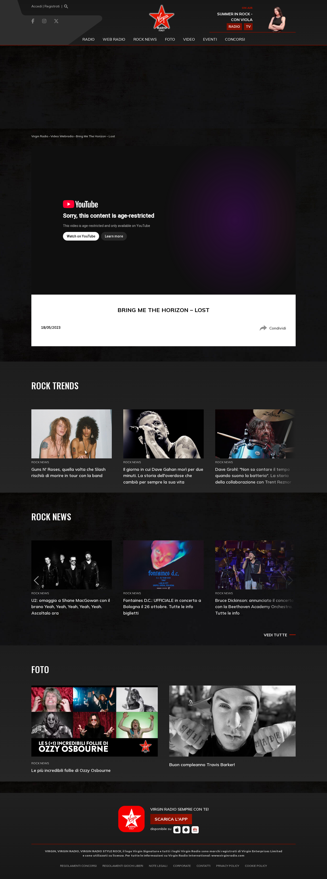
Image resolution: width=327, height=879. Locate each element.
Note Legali (158, 866)
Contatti (203, 866)
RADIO (234, 26)
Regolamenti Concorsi (78, 866)
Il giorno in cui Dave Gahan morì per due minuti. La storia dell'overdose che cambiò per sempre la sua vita (163, 475)
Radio (88, 39)
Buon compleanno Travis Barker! (202, 764)
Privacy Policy (227, 866)
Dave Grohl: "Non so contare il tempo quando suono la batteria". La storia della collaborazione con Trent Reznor (253, 475)
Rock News (145, 39)
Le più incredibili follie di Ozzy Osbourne (71, 770)
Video (189, 39)
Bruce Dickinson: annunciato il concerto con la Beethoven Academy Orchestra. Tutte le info (254, 606)
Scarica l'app (171, 819)
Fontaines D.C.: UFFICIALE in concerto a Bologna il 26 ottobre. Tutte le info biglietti (162, 606)
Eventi (210, 39)
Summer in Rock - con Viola (235, 16)
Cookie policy (256, 866)
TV (248, 26)
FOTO (170, 39)
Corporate (182, 866)
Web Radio (114, 39)
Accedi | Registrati (45, 6)
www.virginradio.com (227, 855)
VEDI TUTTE (275, 634)
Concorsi (235, 39)
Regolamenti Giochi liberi (122, 866)
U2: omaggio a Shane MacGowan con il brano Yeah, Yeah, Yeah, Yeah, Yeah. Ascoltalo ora (70, 606)
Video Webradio (62, 136)
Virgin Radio (39, 136)
